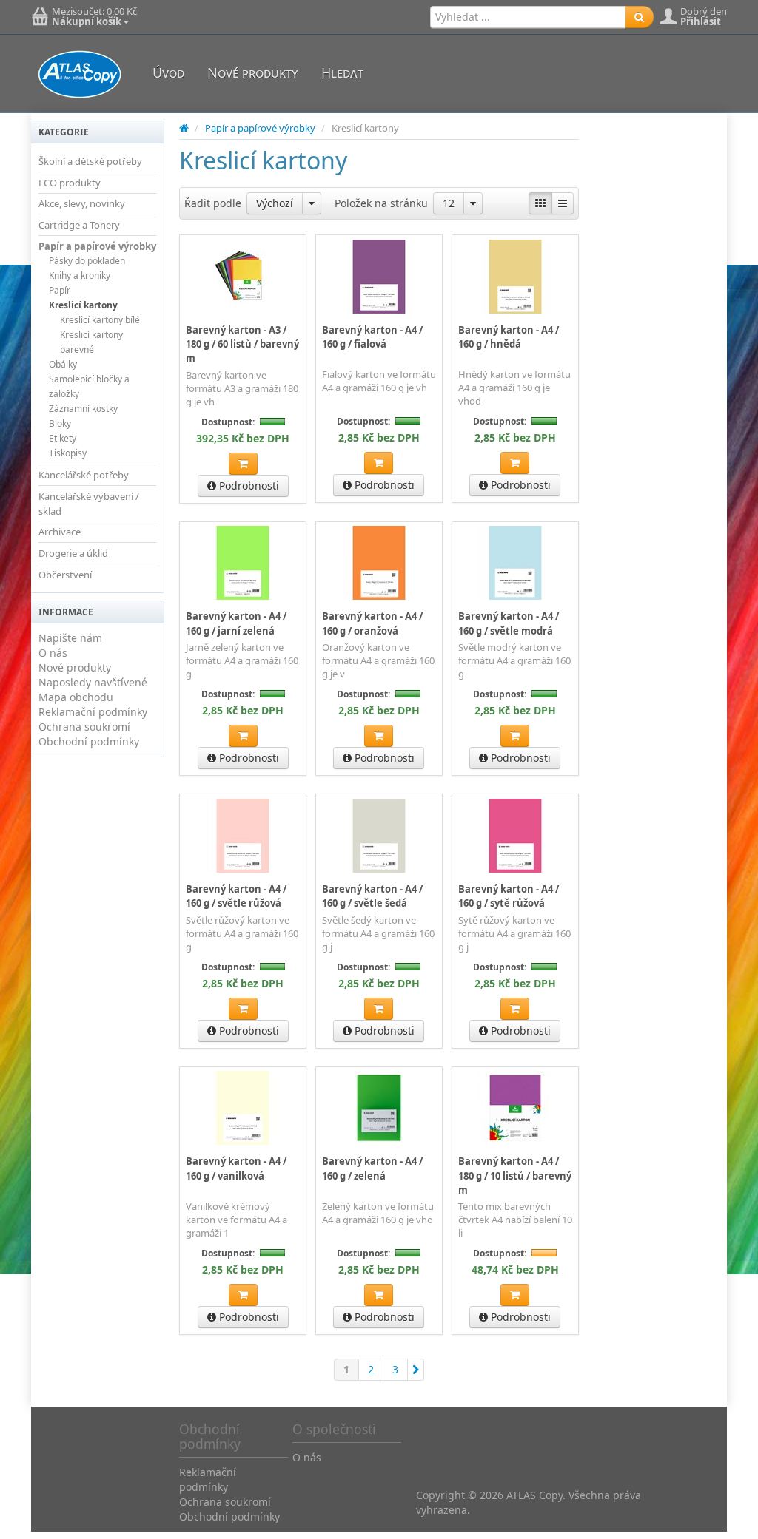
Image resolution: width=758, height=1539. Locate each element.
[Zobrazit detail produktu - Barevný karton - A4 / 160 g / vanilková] (243, 1108)
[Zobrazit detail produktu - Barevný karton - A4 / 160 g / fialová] (379, 276)
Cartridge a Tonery (79, 224)
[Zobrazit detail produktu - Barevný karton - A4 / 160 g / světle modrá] (515, 563)
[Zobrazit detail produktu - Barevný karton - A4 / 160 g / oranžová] (379, 563)
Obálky (63, 364)
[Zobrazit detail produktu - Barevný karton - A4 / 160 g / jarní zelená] (243, 563)
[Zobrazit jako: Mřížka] (540, 203)
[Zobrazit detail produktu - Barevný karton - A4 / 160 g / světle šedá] (379, 835)
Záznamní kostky (83, 408)
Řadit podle (212, 203)
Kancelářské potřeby (83, 474)
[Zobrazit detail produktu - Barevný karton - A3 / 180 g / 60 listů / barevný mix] (243, 276)
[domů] (184, 128)
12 (449, 203)
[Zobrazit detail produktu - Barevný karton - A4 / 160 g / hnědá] (515, 276)
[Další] (416, 1370)
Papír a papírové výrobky (97, 246)
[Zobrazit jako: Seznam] (562, 203)
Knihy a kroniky (79, 275)
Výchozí (274, 203)
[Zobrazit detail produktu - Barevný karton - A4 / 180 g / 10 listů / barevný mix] (515, 1108)
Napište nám (70, 638)
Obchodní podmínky (88, 741)
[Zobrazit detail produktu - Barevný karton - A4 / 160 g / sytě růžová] (515, 835)
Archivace (59, 531)
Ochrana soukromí (84, 727)
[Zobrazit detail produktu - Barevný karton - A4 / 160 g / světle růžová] (243, 835)
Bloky (60, 423)
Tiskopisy (68, 453)
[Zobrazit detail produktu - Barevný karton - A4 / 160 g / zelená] (379, 1108)
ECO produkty (69, 182)
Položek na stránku (381, 203)
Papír (59, 290)
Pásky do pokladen (87, 260)
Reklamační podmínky (92, 712)
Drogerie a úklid (73, 553)
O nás (52, 653)
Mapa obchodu (75, 697)
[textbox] (527, 17)
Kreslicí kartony (83, 305)
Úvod (168, 72)
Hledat (342, 72)
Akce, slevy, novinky (81, 203)
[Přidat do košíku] (243, 464)
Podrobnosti (247, 485)
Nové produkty (252, 72)
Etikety (62, 438)
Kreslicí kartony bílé (100, 320)
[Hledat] (639, 17)
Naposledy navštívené (92, 682)
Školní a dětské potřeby (90, 161)
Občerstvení (65, 574)
